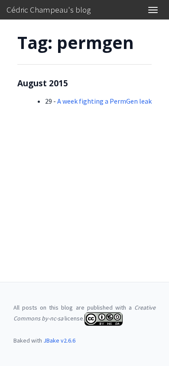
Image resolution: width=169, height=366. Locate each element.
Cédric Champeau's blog (48, 9)
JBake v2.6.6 (59, 340)
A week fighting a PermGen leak (104, 101)
